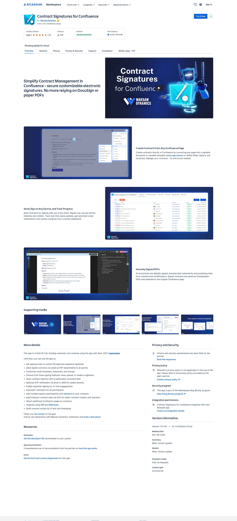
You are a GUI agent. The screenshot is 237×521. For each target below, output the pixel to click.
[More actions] (210, 16)
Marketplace (53, 4)
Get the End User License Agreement (41, 458)
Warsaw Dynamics (48, 20)
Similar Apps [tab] (126, 51)
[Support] (200, 4)
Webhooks (54, 405)
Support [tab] (92, 51)
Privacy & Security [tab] (74, 51)
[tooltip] (57, 20)
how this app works (88, 448)
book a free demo (92, 417)
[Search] (195, 4)
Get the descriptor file (34, 438)
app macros (177, 155)
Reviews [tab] (43, 51)
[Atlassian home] (33, 4)
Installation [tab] (107, 51)
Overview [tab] (29, 51)
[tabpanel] (118, 267)
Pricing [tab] (56, 51)
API (42, 405)
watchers (68, 393)
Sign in (209, 4)
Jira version (39, 414)
